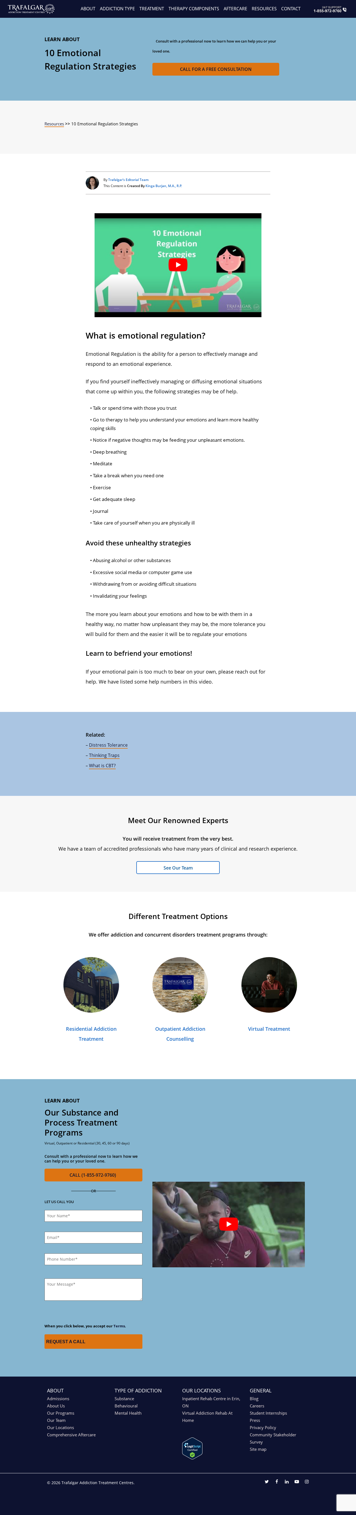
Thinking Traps (104, 755)
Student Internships (268, 1413)
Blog (254, 1398)
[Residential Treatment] (91, 985)
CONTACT (291, 9)
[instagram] (307, 1482)
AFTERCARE (235, 9)
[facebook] (277, 1482)
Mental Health (128, 1413)
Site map (258, 1449)
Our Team (56, 1420)
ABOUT (88, 9)
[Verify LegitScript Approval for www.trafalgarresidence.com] (192, 1458)
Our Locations (60, 1427)
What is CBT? (102, 766)
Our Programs (60, 1413)
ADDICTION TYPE (117, 9)
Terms (119, 1325)
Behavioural (126, 1406)
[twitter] (266, 1482)
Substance (124, 1398)
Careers (257, 1406)
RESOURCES (264, 9)
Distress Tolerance (108, 745)
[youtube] (297, 1482)
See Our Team (178, 868)
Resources (54, 123)
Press (255, 1420)
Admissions (58, 1398)
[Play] (178, 265)
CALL (93, 1175)
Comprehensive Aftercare (71, 1434)
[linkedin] (287, 1482)
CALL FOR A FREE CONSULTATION (216, 69)
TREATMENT (151, 9)
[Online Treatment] (269, 985)
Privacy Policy (263, 1427)
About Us (56, 1406)
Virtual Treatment (269, 1028)
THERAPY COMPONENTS (194, 9)
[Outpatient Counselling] (180, 985)
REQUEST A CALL (65, 1341)
